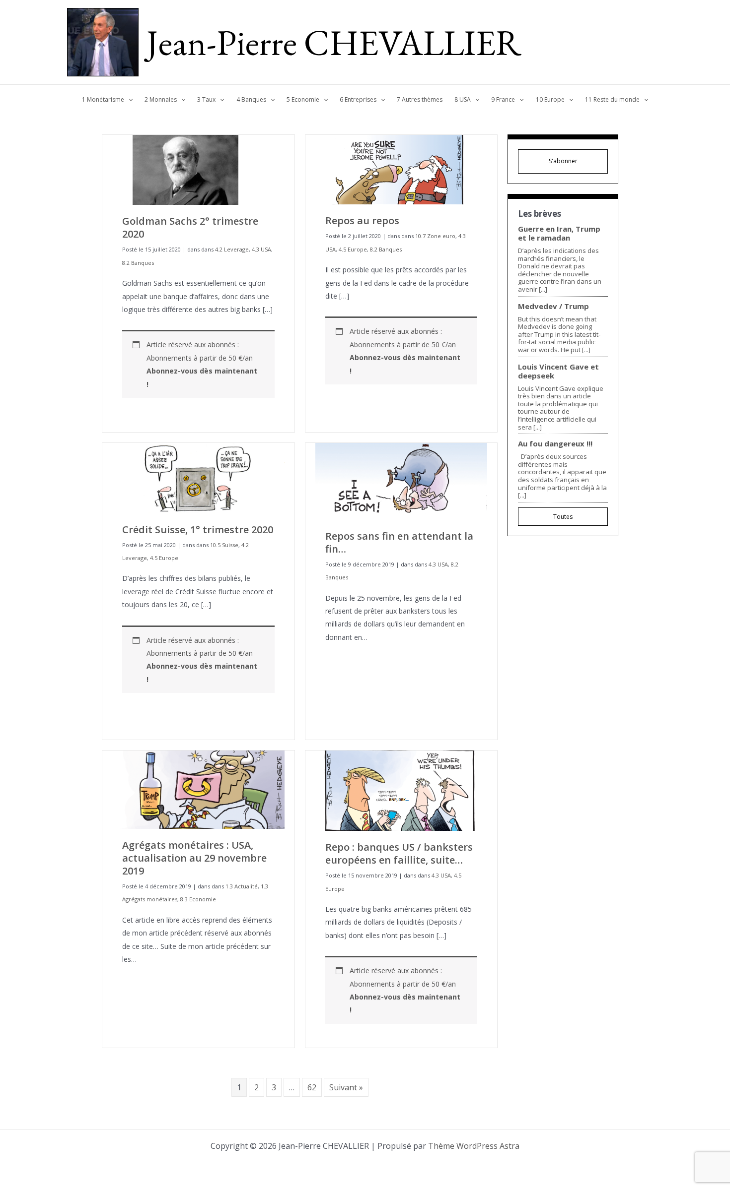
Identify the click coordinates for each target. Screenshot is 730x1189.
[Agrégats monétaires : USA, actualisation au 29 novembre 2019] (198, 789)
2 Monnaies (161, 99)
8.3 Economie (198, 899)
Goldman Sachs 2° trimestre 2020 (190, 227)
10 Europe (550, 99)
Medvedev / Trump (553, 306)
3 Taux (206, 99)
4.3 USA (261, 249)
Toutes (563, 516)
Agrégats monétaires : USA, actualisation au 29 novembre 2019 (194, 857)
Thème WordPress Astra (473, 1145)
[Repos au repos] (397, 169)
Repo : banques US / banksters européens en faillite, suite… (399, 853)
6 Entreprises (358, 99)
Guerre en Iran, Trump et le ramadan (559, 233)
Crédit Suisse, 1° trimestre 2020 (197, 529)
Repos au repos (362, 220)
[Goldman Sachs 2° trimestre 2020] (187, 169)
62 (311, 1087)
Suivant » (346, 1087)
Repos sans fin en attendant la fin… (399, 542)
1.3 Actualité (241, 886)
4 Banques (251, 99)
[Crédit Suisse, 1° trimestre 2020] (198, 477)
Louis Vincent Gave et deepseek (558, 371)
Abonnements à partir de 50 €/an (201, 371)
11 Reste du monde (612, 99)
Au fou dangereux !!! (555, 443)
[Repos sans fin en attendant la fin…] (401, 480)
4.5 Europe (353, 249)
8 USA (462, 99)
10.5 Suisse (224, 545)
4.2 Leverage (232, 249)
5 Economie (303, 99)
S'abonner (563, 161)
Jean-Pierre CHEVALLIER (333, 42)
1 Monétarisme (103, 99)
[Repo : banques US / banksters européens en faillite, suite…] (401, 790)
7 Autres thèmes (419, 99)
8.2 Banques (138, 262)
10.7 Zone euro (435, 236)
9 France (503, 99)
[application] (128, 100)
